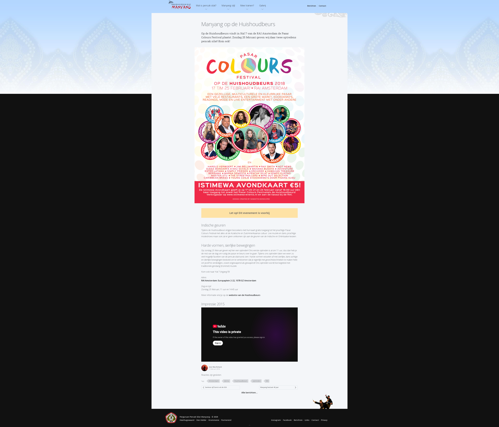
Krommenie (214, 420)
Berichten (311, 6)
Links (307, 420)
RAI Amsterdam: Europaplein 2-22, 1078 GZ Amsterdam (228, 280)
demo (226, 381)
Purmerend (226, 420)
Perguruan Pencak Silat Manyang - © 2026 (199, 417)
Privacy (324, 420)
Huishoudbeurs (240, 381)
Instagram (276, 420)
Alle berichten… (249, 392)
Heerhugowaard (187, 420)
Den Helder (201, 420)
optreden (257, 381)
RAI (267, 381)
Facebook (287, 420)
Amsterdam (214, 381)
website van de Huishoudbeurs (244, 295)
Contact (322, 6)
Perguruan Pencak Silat (181, 6)
